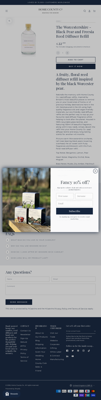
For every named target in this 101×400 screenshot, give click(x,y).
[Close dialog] (95, 171)
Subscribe (74, 211)
